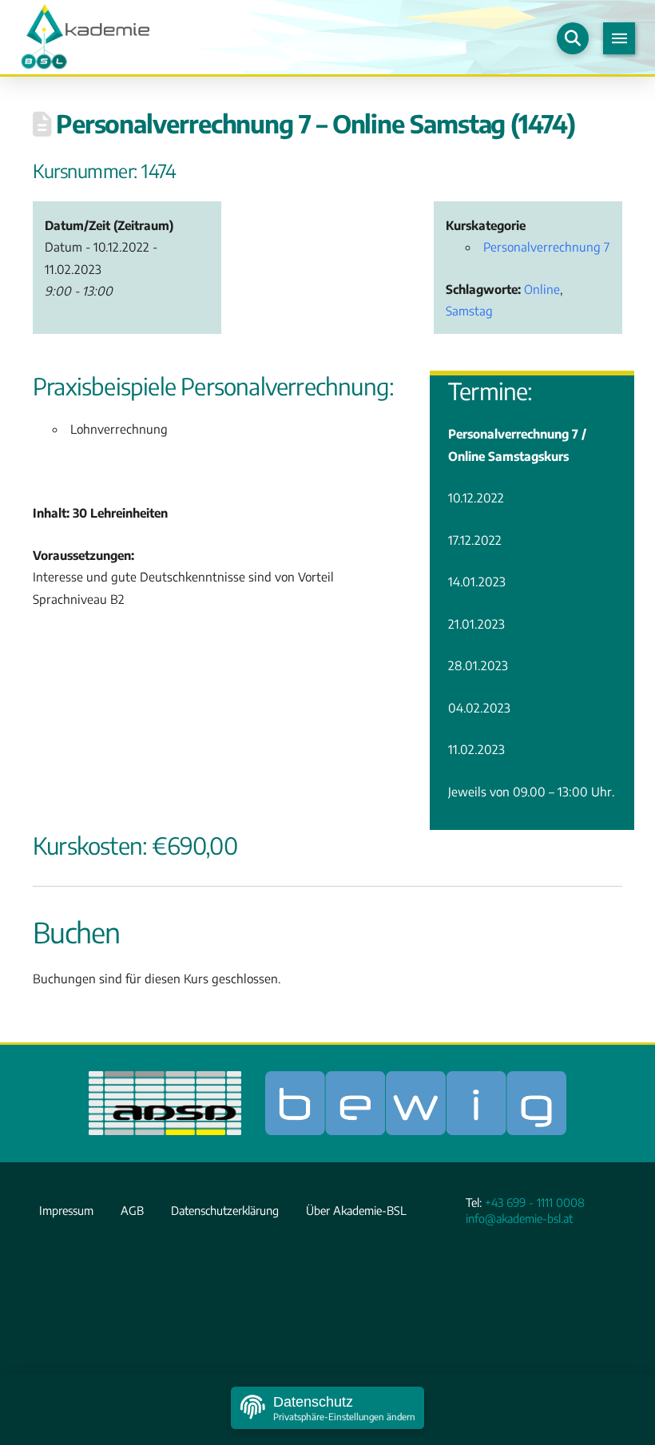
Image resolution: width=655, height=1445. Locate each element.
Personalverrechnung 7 (546, 246)
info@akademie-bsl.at (519, 1218)
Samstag (469, 310)
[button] (573, 38)
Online (542, 288)
